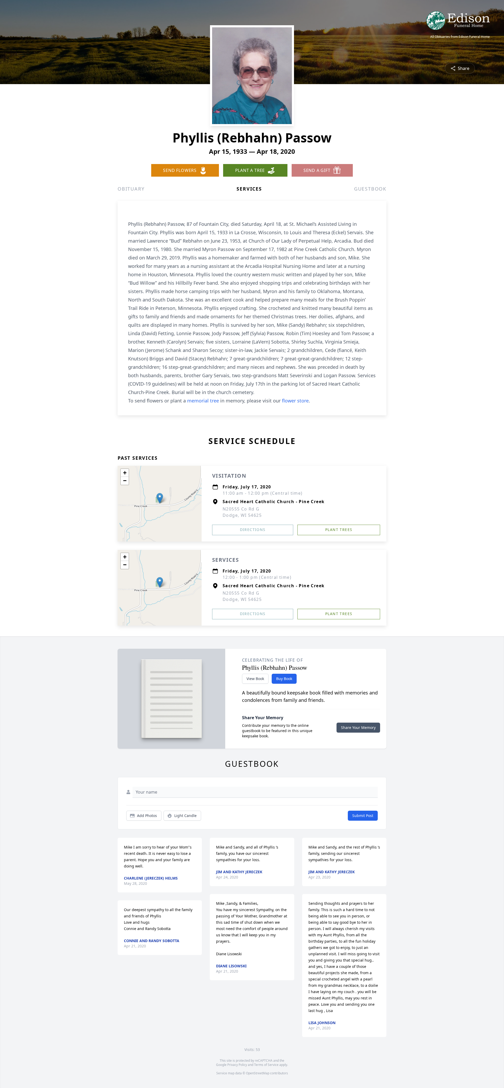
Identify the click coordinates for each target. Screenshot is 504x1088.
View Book (255, 678)
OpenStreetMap (257, 1073)
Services (249, 189)
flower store (295, 400)
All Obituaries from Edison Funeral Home (460, 37)
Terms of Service (266, 1065)
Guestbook (370, 189)
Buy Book (284, 678)
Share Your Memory (358, 727)
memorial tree (203, 400)
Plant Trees (338, 529)
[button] (159, 498)
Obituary (131, 189)
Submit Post (362, 815)
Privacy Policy (237, 1065)
